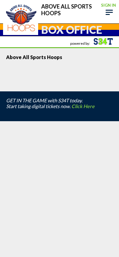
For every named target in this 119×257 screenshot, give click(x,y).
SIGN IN (108, 5)
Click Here (83, 106)
